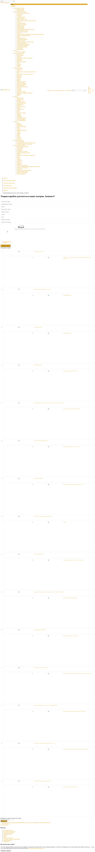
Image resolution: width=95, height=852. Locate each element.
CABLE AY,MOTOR (38, 327)
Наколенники (20, 109)
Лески (18, 70)
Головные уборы (21, 101)
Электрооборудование (22, 39)
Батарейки (19, 150)
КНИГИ (5, 190)
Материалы (19, 59)
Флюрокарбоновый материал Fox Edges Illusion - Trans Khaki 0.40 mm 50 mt (49, 591)
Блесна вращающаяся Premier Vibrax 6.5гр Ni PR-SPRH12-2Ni (46, 705)
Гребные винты (20, 18)
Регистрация (6, 2)
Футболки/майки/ (21, 119)
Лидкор (18, 79)
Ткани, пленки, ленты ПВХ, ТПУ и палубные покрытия (30, 34)
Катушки (19, 56)
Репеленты (19, 162)
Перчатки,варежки (21, 112)
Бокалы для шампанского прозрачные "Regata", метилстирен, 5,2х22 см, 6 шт (49, 402)
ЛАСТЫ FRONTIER (38, 365)
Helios (18, 135)
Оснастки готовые (21, 91)
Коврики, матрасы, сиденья (23, 152)
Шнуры (19, 65)
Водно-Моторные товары (20, 11)
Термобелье (19, 116)
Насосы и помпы (21, 25)
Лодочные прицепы (21, 43)
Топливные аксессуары (22, 30)
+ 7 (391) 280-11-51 (89, 88)
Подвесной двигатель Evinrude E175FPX (71, 446)
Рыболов (19, 139)
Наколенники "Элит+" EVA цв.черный (41, 667)
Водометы (19, 15)
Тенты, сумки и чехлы (22, 31)
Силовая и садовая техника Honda (11, 839)
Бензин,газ (19, 168)
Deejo (18, 122)
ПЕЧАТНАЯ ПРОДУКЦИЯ (10, 188)
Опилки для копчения (22, 165)
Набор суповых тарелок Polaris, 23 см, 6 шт (42, 289)
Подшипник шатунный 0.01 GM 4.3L (70, 371)
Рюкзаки (19, 159)
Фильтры (19, 33)
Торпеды (19, 87)
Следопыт (19, 137)
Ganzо (18, 131)
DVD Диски (6, 841)
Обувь (18, 95)
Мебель (18, 80)
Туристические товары (19, 145)
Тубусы (18, 66)
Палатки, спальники (22, 84)
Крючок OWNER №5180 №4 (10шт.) (70, 597)
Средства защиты (21, 173)
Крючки (19, 77)
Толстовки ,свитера (21, 117)
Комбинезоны (20, 104)
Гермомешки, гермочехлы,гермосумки (26, 155)
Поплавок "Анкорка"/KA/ (39, 554)
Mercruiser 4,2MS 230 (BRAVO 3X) (41, 440)
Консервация (20, 147)
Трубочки (19, 89)
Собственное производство (23, 44)
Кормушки (19, 76)
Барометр (19, 163)
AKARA (19, 132)
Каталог (5, 178)
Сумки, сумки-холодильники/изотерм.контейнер (28, 166)
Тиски (18, 63)
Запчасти (19, 21)
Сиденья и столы (21, 16)
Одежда (16, 96)
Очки (18, 156)
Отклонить (3, 850)
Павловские (20, 125)
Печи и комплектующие (22, 146)
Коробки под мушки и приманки (25, 58)
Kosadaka (19, 124)
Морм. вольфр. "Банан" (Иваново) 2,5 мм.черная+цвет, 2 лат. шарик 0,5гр (77, 673)
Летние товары (20, 10)
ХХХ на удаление (21, 51)
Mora (18, 127)
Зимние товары (20, 9)
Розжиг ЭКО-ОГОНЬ (22, 172)
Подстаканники (20, 141)
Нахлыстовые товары (19, 53)
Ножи (15, 121)
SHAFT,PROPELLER (67, 295)
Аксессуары (20, 14)
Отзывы (5, 242)
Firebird (18, 134)
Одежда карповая (21, 82)
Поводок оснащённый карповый (24, 92)
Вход (2, 2)
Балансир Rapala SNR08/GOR (40, 629)
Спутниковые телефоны (22, 45)
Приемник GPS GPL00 (38, 478)
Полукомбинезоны (21, 120)
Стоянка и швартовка (22, 46)
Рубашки (19, 115)
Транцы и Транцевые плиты (23, 35)
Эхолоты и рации (21, 40)
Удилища (19, 64)
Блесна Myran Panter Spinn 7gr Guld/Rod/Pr (42, 781)
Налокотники (20, 97)
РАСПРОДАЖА (21, 28)
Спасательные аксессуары (23, 13)
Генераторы (19, 48)
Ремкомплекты (20, 49)
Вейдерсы (19, 100)
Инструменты (20, 55)
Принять (8, 850)
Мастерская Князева (21, 130)
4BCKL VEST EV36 (67, 333)
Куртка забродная (21, 106)
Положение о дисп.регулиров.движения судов (43, 516)
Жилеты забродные (21, 102)
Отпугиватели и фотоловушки (24, 170)
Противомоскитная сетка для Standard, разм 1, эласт (73, 484)
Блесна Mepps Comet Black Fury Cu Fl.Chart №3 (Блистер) (74, 711)
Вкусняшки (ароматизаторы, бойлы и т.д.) (27, 71)
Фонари (19, 161)
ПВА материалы (21, 85)
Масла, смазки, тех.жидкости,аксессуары (26, 20)
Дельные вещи (20, 26)
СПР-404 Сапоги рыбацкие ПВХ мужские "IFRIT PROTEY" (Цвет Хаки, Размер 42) (77, 258)
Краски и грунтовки (22, 24)
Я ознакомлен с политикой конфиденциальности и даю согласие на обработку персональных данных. (26, 822)
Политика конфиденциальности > (37, 848)
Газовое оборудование (22, 151)
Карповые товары (18, 68)
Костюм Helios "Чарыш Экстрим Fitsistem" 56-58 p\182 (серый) (75, 749)
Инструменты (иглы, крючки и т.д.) (25, 74)
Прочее (16, 50)
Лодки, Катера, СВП (22, 19)
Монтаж (19, 94)
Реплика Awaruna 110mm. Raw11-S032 (70, 635)
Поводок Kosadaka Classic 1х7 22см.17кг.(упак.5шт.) (73, 560)
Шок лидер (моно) (21, 81)
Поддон (64, 522)
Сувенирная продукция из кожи (24, 144)
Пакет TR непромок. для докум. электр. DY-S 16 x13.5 (44, 743)
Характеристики (7, 241)
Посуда (18, 157)
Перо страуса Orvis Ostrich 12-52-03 (70, 787)
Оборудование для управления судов (25, 29)
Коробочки (19, 60)
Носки (18, 110)
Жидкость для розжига (22, 167)
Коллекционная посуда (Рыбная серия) (26, 142)
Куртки (18, 107)
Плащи (18, 114)
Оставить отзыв (5, 245)
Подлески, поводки (21, 61)
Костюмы (19, 105)
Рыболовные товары (19, 8)
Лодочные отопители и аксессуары (25, 41)
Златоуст (19, 129)
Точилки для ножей (21, 126)
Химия (18, 36)
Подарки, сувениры (19, 140)
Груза (18, 72)
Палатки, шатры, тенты (22, 171)
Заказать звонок (90, 92)
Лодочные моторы (21, 23)
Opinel (18, 136)
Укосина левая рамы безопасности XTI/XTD (71, 408)
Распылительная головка (39, 251)
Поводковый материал (22, 86)
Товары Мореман (7, 185)
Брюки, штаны (20, 99)
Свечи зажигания (21, 38)
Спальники (19, 160)
